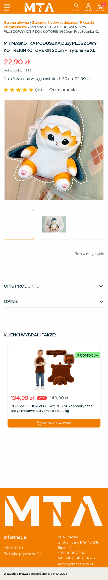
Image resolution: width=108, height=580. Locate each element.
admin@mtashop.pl (75, 564)
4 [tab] (61, 439)
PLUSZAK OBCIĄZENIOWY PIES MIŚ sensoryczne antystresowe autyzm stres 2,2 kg (52, 408)
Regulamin (13, 547)
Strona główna (16, 22)
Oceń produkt (63, 89)
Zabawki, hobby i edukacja (54, 22)
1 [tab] (46, 439)
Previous (12, 152)
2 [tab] (51, 439)
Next (96, 152)
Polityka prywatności (22, 553)
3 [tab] (56, 439)
